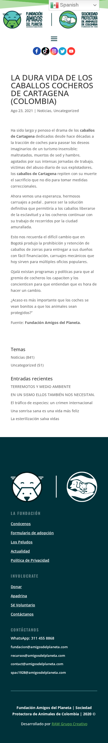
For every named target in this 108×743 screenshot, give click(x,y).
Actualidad (20, 551)
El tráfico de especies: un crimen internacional (52, 402)
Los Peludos (22, 541)
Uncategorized (66, 110)
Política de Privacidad (30, 560)
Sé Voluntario (23, 604)
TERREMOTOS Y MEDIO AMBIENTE (41, 386)
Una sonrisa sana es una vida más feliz (45, 410)
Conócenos (21, 523)
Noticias (44, 110)
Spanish (69, 5)
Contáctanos (22, 614)
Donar (16, 586)
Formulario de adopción (32, 532)
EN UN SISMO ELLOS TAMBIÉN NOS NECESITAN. (53, 394)
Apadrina (19, 595)
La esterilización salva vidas (35, 418)
